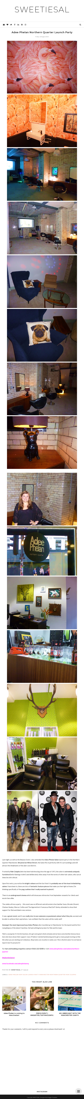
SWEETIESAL (42, 9)
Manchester (44, 974)
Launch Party (33, 974)
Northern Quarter (57, 974)
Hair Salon (23, 974)
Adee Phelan (13, 974)
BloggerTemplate (52, 1097)
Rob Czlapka (71, 974)
